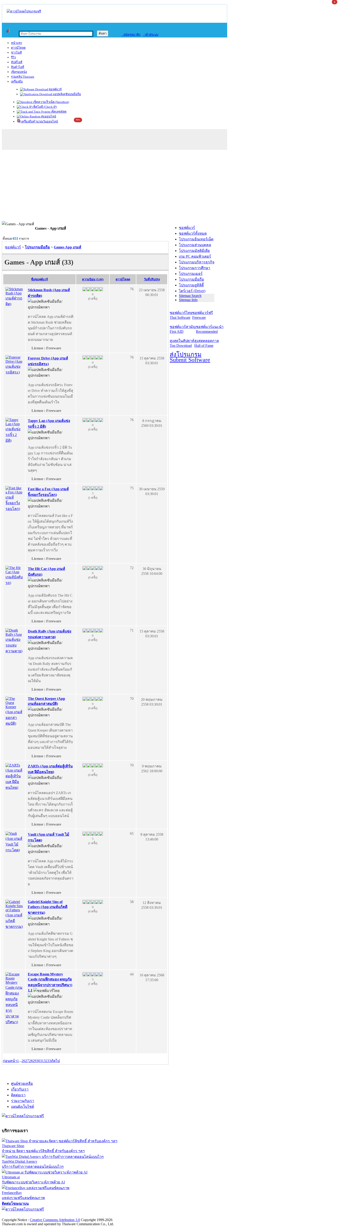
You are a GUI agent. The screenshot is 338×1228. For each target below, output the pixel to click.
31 (42, 1061)
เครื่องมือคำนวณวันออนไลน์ (39, 121)
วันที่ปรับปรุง (152, 279)
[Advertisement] (169, 186)
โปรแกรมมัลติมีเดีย (194, 251)
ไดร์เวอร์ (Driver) (192, 291)
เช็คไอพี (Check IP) (44, 106)
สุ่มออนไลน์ (48, 116)
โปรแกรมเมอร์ (191, 274)
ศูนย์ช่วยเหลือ (22, 1084)
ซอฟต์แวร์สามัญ (183, 329)
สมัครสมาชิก (130, 34)
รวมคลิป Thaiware (22, 76)
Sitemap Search (190, 296)
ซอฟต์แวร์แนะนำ (209, 329)
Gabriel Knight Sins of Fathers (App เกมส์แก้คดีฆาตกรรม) (47, 907)
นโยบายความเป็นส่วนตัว (61, 1215)
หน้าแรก (16, 43)
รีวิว (13, 57)
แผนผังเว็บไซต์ (22, 1106)
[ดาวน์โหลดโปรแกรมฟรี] (24, 11)
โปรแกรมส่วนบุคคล (195, 245)
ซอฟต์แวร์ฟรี (202, 315)
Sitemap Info (188, 300)
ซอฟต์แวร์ (55, 89)
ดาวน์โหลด (18, 47)
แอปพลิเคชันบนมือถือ (66, 94)
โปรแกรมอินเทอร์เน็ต (196, 239)
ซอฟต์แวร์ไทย (181, 315)
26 (23, 1061)
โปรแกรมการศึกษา (194, 268)
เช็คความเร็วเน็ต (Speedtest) (50, 102)
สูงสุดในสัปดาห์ (182, 343)
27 (27, 1061)
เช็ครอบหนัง (19, 72)
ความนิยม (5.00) (92, 279)
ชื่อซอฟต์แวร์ (39, 279)
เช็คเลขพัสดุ (58, 111)
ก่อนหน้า (10, 1061)
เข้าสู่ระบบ (150, 34)
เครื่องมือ (17, 81)
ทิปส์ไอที (16, 62)
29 (34, 1061)
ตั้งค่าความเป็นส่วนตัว (19, 1215)
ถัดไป (55, 1061)
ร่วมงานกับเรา (22, 1101)
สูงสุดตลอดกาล (206, 343)
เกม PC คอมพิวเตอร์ (195, 256)
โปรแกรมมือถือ (191, 279)
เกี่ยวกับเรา (20, 1089)
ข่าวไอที (16, 52)
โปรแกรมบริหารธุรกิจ (196, 262)
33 (49, 1061)
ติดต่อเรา (18, 1095)
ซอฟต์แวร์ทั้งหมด (193, 233)
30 (38, 1061)
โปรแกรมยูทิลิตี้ (191, 285)
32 (45, 1061)
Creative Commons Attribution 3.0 (55, 1220)
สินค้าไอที (17, 67)
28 (31, 1061)
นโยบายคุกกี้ (95, 1215)
